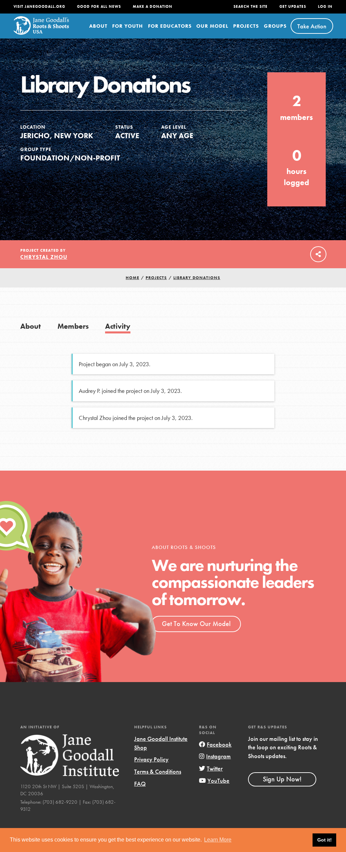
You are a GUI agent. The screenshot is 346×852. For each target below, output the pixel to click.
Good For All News (99, 6)
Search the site (250, 6)
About (98, 26)
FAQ (140, 783)
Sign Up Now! (282, 779)
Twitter (215, 768)
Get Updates (292, 6)
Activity (117, 326)
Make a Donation (152, 6)
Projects (246, 26)
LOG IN (325, 6)
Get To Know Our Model (196, 623)
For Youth (127, 26)
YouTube (218, 780)
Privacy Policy (151, 759)
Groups (275, 26)
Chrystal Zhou (43, 256)
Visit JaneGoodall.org (39, 6)
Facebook (219, 744)
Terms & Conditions (157, 771)
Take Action (311, 26)
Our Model (212, 26)
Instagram (218, 756)
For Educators (170, 26)
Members (73, 326)
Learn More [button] (217, 840)
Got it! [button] (324, 840)
